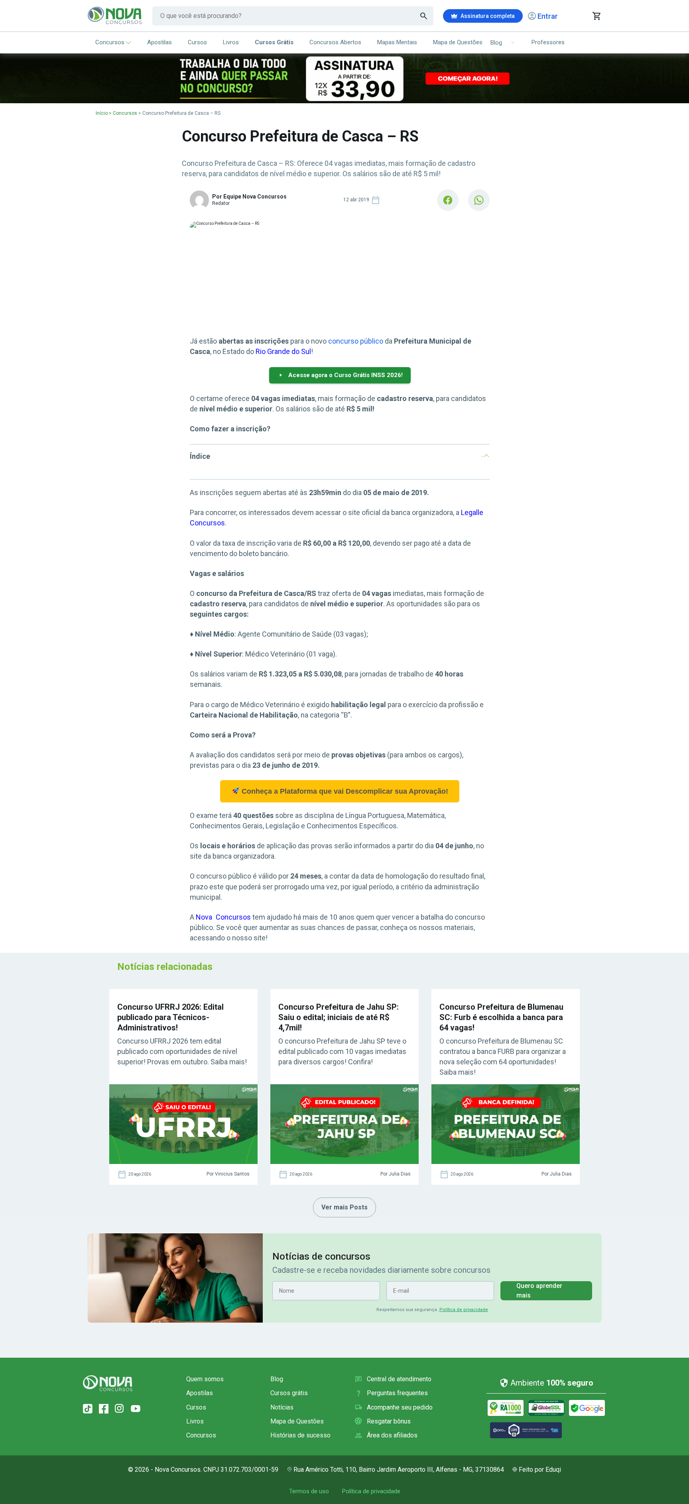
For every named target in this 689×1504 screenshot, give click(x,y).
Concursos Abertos (335, 42)
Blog (276, 1379)
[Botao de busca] (423, 16)
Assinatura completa (488, 16)
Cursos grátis (289, 1393)
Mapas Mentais (397, 42)
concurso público (355, 341)
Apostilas (159, 42)
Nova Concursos (223, 917)
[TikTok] (88, 1409)
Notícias (281, 1407)
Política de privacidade (463, 1309)
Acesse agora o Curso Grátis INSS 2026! (345, 375)
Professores (548, 42)
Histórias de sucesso (300, 1435)
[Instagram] (119, 1409)
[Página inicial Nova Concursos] (107, 1383)
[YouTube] (135, 1409)
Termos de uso (309, 1491)
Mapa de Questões (457, 42)
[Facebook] (103, 1409)
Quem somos (205, 1379)
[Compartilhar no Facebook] (447, 200)
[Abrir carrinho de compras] (596, 16)
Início (102, 113)
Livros (231, 42)
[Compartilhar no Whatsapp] (478, 200)
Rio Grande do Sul (283, 351)
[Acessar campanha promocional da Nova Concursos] (344, 78)
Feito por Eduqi (540, 1469)
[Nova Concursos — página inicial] (115, 16)
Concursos (109, 42)
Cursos (197, 42)
